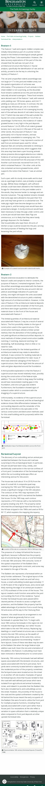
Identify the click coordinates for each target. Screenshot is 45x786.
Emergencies (24, 777)
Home (3, 36)
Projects (31, 36)
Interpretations (17, 39)
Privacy (32, 777)
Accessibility (14, 777)
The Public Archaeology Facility (22, 9)
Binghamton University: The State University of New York (15, 3)
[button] (4, 781)
